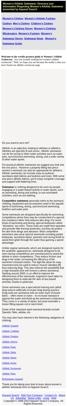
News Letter (34, 398)
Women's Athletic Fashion (40, 18)
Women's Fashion (29, 33)
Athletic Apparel (10, 325)
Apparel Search (10, 395)
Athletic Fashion (10, 336)
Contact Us (51, 395)
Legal (46, 398)
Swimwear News (33, 38)
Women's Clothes (12, 18)
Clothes (7, 23)
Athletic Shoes (9, 357)
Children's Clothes (42, 23)
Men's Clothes (21, 23)
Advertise (21, 398)
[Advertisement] (33, 105)
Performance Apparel (12, 379)
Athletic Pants (9, 347)
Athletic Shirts (9, 352)
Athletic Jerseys (9, 341)
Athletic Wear (9, 373)
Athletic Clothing (10, 331)
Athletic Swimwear (11, 368)
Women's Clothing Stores (17, 28)
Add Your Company (32, 395)
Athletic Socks (9, 363)
